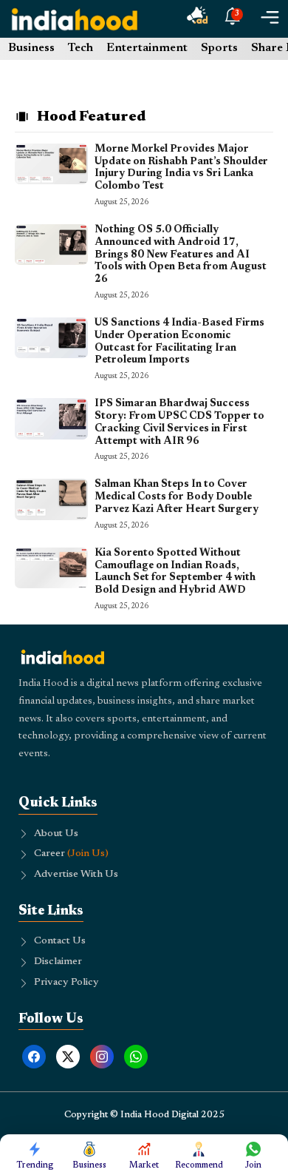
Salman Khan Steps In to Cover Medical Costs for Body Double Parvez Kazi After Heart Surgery (176, 497)
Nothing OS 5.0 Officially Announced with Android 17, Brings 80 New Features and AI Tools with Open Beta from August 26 (181, 255)
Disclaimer (58, 962)
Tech (80, 48)
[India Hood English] (74, 19)
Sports (219, 48)
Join (253, 1165)
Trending (35, 1165)
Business (31, 48)
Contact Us (60, 941)
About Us (56, 834)
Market (144, 1165)
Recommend (199, 1165)
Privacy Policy (66, 982)
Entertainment (147, 48)
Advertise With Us (76, 874)
